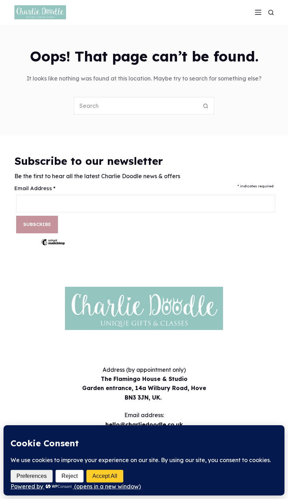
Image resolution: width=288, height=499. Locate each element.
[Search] (271, 12)
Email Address (34, 188)
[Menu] (258, 12)
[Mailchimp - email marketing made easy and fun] (53, 247)
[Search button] (205, 105)
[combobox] (135, 106)
